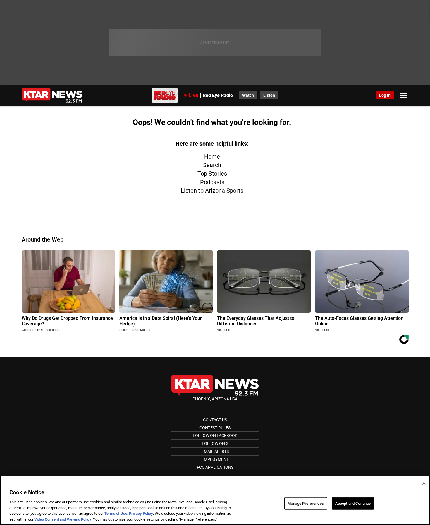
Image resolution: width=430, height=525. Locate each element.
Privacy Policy (141, 513)
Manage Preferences (306, 503)
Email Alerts (215, 451)
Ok (424, 483)
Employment (215, 459)
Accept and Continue (353, 503)
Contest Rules (215, 427)
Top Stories (212, 173)
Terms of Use (115, 513)
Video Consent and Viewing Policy (62, 519)
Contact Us (215, 419)
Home (212, 156)
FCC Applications (215, 467)
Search (212, 165)
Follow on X (215, 443)
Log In (385, 95)
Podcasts (212, 182)
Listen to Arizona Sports (212, 190)
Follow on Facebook (215, 435)
